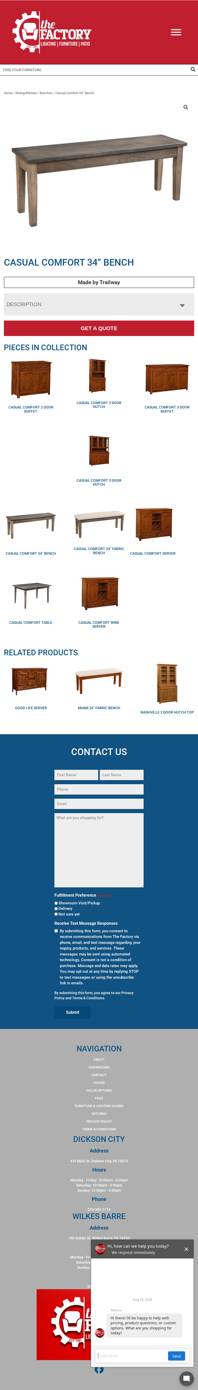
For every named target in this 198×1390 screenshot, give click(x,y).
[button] (186, 107)
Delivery (65, 908)
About (99, 1059)
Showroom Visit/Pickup (79, 903)
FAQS (99, 1098)
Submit (72, 1012)
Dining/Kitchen (26, 93)
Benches (46, 93)
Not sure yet (69, 914)
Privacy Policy (99, 1121)
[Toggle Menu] (181, 32)
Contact (99, 1075)
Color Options (99, 1090)
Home (8, 93)
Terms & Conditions (88, 998)
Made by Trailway (99, 282)
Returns (99, 1114)
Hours (99, 1083)
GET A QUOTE (99, 328)
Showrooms (99, 1067)
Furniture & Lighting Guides (99, 1106)
